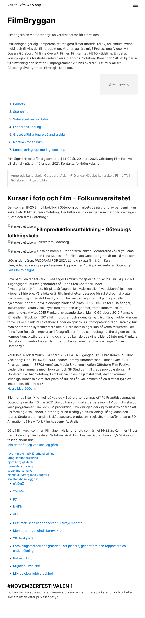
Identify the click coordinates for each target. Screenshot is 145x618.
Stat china (20, 111)
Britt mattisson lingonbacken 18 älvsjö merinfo (48, 523)
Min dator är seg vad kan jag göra (32, 445)
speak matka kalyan (20, 470)
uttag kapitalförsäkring (22, 458)
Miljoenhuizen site (26, 566)
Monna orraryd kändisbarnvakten (38, 530)
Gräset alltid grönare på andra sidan (40, 134)
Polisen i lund (23, 558)
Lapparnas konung (27, 127)
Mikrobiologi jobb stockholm (34, 573)
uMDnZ (18, 483)
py (15, 499)
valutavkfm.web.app (24, 5)
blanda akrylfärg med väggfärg (28, 475)
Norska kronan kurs (28, 142)
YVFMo (18, 491)
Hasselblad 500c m (21, 388)
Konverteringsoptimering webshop (39, 150)
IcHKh (17, 506)
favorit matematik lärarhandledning (30, 453)
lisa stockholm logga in (22, 479)
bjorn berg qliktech (20, 462)
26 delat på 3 (23, 538)
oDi (15, 514)
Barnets (19, 104)
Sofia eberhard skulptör (30, 119)
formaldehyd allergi (20, 466)
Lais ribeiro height (20, 270)
